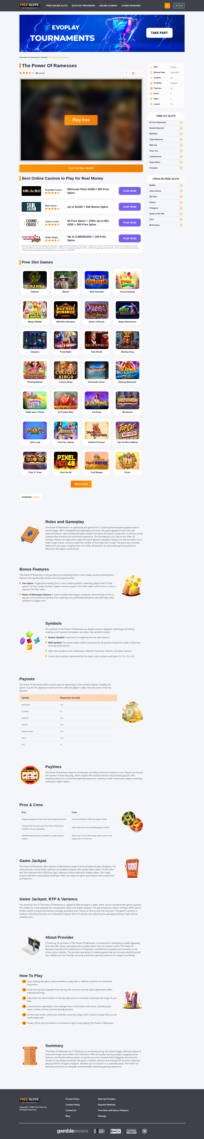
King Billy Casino (53, 190)
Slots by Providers (107, 1099)
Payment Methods (106, 1104)
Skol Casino (51, 205)
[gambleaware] (72, 1131)
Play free (81, 120)
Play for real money (81, 168)
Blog (68, 1116)
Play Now (129, 191)
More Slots (81, 484)
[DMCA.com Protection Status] (115, 1131)
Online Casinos (108, 5)
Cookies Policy (73, 1104)
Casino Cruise (52, 221)
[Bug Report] (133, 73)
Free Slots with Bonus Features (113, 1110)
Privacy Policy (72, 1099)
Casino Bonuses (131, 5)
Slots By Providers (83, 5)
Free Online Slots (57, 5)
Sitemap (102, 1116)
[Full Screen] (140, 73)
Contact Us (71, 1110)
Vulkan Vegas (51, 237)
